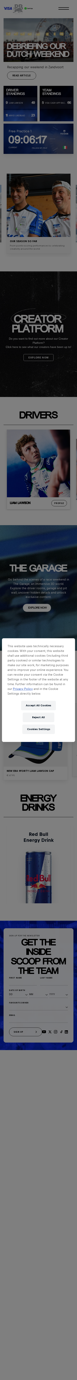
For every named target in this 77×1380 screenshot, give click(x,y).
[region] (38, 690)
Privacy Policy (23, 688)
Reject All (38, 717)
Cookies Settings (38, 729)
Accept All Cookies (38, 705)
